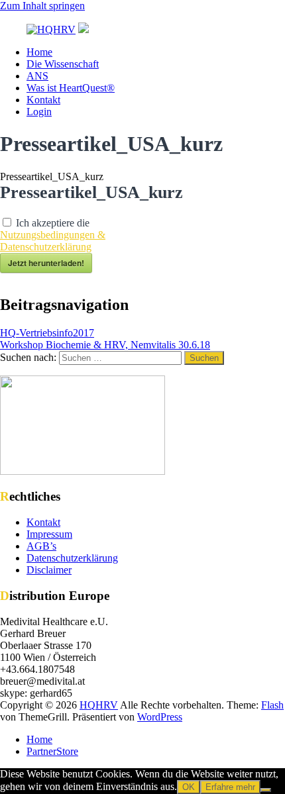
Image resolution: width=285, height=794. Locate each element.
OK (188, 787)
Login (39, 111)
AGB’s (41, 546)
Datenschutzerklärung (72, 558)
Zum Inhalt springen (42, 5)
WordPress (159, 716)
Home (39, 52)
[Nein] (265, 790)
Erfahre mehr (230, 787)
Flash (272, 705)
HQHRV (99, 705)
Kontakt (43, 99)
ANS (37, 75)
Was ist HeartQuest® (71, 87)
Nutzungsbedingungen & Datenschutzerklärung (52, 240)
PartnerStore (52, 751)
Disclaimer (49, 569)
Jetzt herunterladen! (46, 263)
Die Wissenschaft (63, 64)
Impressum (49, 534)
